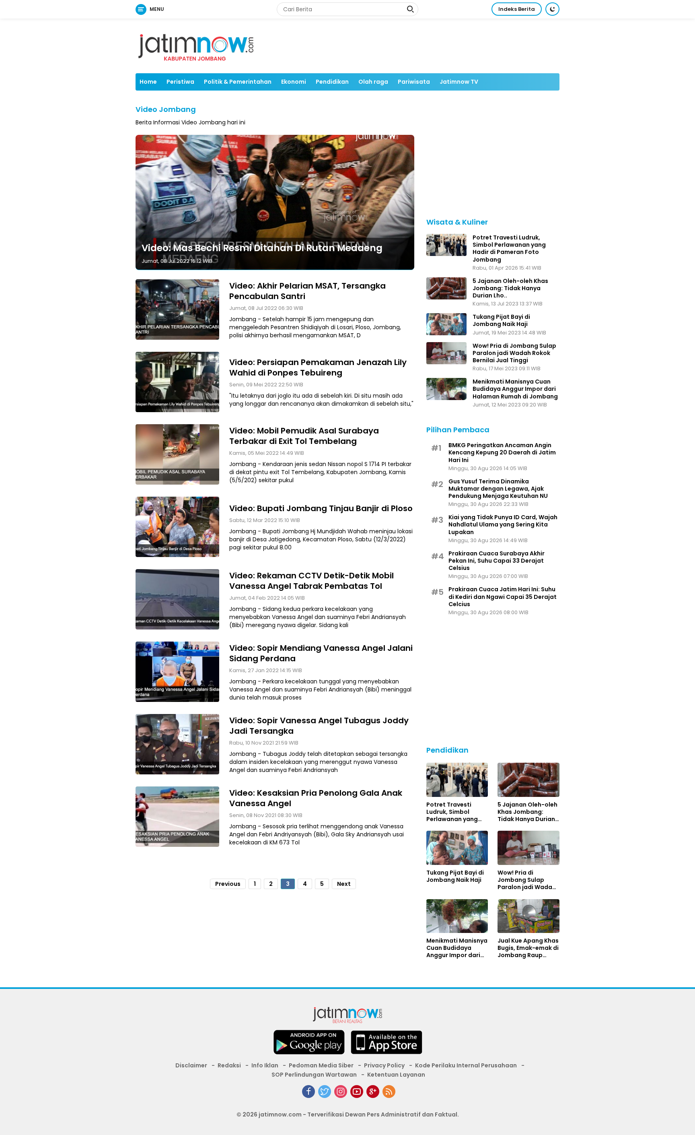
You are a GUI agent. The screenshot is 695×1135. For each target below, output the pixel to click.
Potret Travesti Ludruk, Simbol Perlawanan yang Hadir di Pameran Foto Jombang (509, 248)
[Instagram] (340, 1091)
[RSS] (388, 1091)
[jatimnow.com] (347, 1017)
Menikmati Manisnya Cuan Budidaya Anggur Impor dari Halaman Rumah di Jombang (515, 389)
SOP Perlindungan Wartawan (314, 1075)
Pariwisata (414, 82)
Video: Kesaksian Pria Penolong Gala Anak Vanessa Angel (315, 798)
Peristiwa (180, 82)
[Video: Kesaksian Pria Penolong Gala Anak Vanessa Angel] (177, 816)
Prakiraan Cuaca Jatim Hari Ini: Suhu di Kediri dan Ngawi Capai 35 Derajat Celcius (502, 597)
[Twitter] (324, 1091)
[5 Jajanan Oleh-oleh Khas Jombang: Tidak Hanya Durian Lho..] (446, 288)
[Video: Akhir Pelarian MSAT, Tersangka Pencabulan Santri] (177, 309)
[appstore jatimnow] (386, 1045)
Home (148, 82)
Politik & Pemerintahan (237, 82)
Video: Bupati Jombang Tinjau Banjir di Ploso (321, 508)
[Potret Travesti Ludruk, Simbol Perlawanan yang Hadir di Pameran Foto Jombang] (446, 245)
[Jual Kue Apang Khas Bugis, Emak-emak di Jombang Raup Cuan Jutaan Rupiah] (528, 916)
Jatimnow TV (459, 82)
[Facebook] (308, 1091)
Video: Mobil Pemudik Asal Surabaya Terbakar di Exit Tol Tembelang (304, 435)
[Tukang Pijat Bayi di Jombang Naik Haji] (446, 324)
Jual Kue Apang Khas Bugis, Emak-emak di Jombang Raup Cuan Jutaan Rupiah (528, 948)
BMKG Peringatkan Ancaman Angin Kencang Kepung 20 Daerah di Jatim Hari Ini (502, 453)
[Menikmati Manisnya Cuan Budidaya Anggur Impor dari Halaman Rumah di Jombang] (446, 389)
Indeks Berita (516, 9)
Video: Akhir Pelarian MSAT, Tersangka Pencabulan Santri (307, 290)
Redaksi (229, 1065)
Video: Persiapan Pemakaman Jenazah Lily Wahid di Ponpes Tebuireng (318, 367)
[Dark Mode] (552, 9)
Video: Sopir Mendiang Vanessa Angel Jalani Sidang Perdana (321, 653)
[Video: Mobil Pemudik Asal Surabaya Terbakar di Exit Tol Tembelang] (177, 454)
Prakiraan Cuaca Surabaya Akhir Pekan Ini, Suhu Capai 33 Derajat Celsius (496, 561)
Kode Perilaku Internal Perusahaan (466, 1065)
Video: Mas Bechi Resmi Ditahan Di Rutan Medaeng (262, 247)
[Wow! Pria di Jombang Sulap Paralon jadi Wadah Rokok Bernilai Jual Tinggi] (446, 353)
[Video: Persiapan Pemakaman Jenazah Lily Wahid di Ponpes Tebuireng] (177, 382)
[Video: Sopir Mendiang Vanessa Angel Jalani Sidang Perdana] (177, 672)
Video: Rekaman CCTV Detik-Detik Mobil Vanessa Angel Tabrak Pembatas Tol (311, 580)
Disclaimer (191, 1065)
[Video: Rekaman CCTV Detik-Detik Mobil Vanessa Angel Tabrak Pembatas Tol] (177, 599)
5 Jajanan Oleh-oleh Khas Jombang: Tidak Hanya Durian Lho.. (510, 288)
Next (344, 883)
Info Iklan (264, 1065)
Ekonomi (293, 82)
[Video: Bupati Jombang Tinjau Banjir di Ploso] (177, 527)
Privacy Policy (384, 1065)
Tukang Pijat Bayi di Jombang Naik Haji (501, 320)
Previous (228, 883)
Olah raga (373, 82)
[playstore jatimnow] (309, 1045)
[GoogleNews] (372, 1091)
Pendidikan (332, 82)
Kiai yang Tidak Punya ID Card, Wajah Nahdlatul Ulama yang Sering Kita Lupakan (502, 525)
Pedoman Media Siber (321, 1065)
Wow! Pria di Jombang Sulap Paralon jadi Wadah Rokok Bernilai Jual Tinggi (514, 353)
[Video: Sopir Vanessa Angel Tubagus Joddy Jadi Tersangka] (177, 744)
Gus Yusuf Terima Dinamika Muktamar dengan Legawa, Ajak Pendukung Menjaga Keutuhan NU (498, 489)
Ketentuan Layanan (396, 1075)
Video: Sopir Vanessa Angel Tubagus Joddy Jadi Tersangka (319, 725)
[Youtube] (356, 1091)
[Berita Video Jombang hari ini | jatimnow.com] (196, 45)
